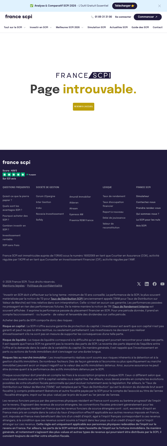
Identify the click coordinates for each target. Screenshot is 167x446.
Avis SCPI (141, 226)
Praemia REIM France (81, 220)
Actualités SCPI (119, 27)
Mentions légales (14, 285)
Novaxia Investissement (50, 214)
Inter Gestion (43, 202)
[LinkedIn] (147, 284)
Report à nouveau (113, 212)
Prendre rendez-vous (148, 208)
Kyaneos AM (76, 214)
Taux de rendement (114, 196)
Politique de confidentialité (44, 285)
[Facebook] (155, 284)
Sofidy (39, 220)
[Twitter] (139, 284)
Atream (73, 208)
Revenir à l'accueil (83, 107)
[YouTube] (162, 284)
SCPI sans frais (11, 245)
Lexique (107, 187)
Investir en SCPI (39, 27)
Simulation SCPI (97, 27)
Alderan (73, 203)
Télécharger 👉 (125, 5)
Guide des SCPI (140, 27)
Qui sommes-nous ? (147, 214)
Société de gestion (47, 187)
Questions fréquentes (16, 187)
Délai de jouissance (114, 218)
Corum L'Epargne (45, 196)
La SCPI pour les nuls (148, 220)
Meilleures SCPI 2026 (68, 27)
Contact (158, 27)
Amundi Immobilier (80, 197)
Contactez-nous (145, 202)
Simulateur (142, 196)
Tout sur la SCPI (13, 27)
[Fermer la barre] (159, 6)
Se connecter (123, 17)
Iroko (39, 208)
